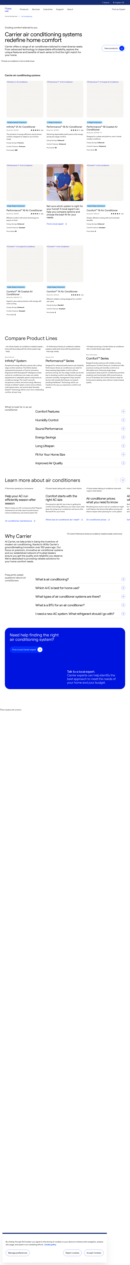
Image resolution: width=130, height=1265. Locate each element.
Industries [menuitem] (48, 9)
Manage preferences (17, 1253)
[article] (24, 505)
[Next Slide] (122, 480)
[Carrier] (10, 9)
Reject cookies (72, 1253)
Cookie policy (50, 1244)
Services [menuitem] (36, 9)
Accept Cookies (94, 1253)
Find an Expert (118, 9)
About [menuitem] (70, 9)
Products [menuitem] (24, 9)
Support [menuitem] (60, 9)
